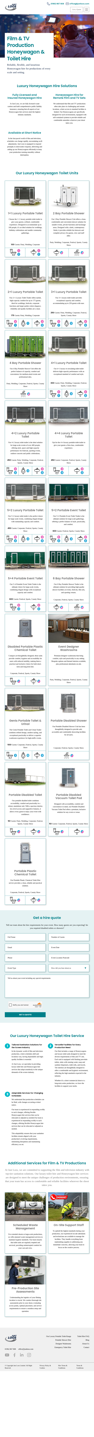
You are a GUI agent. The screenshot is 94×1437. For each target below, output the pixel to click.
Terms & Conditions (80, 1432)
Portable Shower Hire (63, 1406)
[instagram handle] (29, 1421)
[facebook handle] (14, 1421)
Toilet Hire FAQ (82, 1402)
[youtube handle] (7, 1421)
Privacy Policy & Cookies (45, 1432)
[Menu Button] (86, 9)
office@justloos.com (29, 1415)
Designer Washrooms (63, 1409)
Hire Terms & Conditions (63, 1432)
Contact (85, 1413)
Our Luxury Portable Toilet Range (58, 1402)
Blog (87, 1406)
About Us (85, 1409)
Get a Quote (75, 9)
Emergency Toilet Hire (63, 1413)
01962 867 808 (11, 1415)
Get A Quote (25, 1058)
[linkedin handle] (21, 1421)
